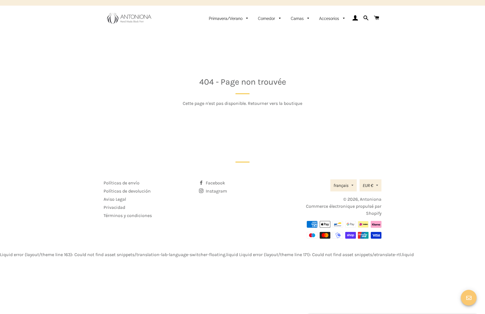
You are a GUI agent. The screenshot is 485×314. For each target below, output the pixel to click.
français (341, 185)
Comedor (267, 18)
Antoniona (370, 199)
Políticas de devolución (127, 191)
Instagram (216, 191)
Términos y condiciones (128, 215)
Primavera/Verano (226, 18)
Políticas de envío (121, 183)
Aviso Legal (115, 199)
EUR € (368, 185)
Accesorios (329, 18)
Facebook (215, 183)
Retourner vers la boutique (275, 103)
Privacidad (114, 207)
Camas (298, 18)
